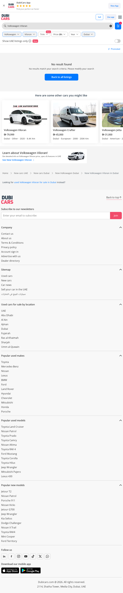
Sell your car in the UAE (14, 289)
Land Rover (7, 389)
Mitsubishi (7, 402)
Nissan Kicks (8, 505)
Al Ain (4, 319)
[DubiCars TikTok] (33, 556)
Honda (5, 407)
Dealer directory (10, 260)
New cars (6, 280)
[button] (3, 5)
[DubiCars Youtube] (25, 556)
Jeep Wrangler (9, 467)
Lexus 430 (6, 476)
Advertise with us (11, 256)
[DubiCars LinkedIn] (4, 556)
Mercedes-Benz (9, 366)
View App (114, 6)
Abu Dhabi (7, 315)
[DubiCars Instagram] (18, 556)
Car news (6, 285)
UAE (3, 310)
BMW (4, 380)
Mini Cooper (8, 536)
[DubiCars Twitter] (40, 556)
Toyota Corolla (9, 458)
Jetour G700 (8, 509)
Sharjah (5, 342)
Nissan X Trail (8, 527)
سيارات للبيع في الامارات (13, 294)
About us (6, 238)
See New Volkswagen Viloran (17, 159)
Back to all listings (61, 77)
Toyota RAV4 (8, 532)
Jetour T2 (6, 491)
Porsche (5, 411)
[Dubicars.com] (7, 200)
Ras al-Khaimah (10, 337)
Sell (99, 17)
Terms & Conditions (12, 242)
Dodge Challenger (11, 523)
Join (116, 215)
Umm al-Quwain (10, 346)
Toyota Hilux (8, 462)
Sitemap (5, 269)
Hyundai (6, 393)
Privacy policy (8, 247)
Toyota (5, 362)
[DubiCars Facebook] (11, 556)
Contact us (7, 233)
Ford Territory (9, 541)
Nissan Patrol (8, 431)
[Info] (29, 41)
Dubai (4, 328)
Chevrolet (6, 398)
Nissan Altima (9, 444)
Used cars (6, 276)
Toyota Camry (9, 440)
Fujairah (5, 333)
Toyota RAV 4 (8, 449)
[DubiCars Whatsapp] (47, 556)
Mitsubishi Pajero (11, 471)
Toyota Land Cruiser (12, 426)
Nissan (5, 371)
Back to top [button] (112, 197)
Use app (110, 17)
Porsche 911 (8, 500)
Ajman (4, 324)
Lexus (4, 375)
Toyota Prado (8, 435)
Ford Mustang (9, 453)
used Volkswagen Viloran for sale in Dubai (35, 182)
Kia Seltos (6, 518)
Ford (3, 384)
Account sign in (9, 251)
